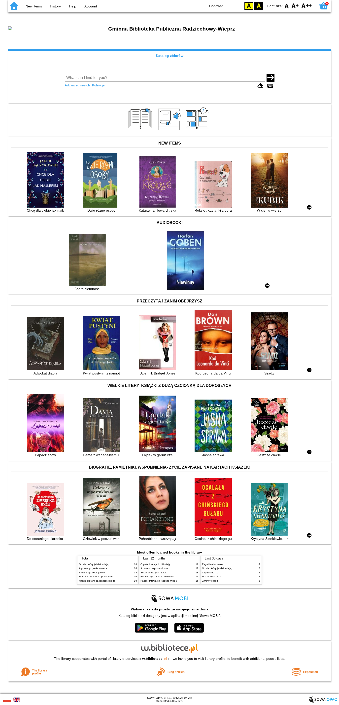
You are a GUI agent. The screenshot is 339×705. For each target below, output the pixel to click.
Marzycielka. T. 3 (211, 576)
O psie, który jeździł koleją (93, 564)
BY (259, 5)
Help (72, 6)
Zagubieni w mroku (213, 564)
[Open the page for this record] (47, 180)
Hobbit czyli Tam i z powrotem (95, 576)
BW (239, 5)
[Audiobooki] (169, 131)
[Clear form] (260, 86)
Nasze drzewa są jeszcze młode (97, 580)
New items (34, 6)
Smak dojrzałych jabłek (92, 572)
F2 (306, 5)
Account (90, 6)
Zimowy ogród (210, 580)
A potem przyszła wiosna (93, 568)
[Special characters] (270, 86)
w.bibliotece (154, 659)
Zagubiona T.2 (210, 572)
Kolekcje (98, 85)
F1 (295, 5)
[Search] (270, 78)
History (55, 6)
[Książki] (141, 131)
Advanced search (77, 85)
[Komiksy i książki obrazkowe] (198, 131)
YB (249, 5)
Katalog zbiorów (169, 56)
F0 (286, 5)
